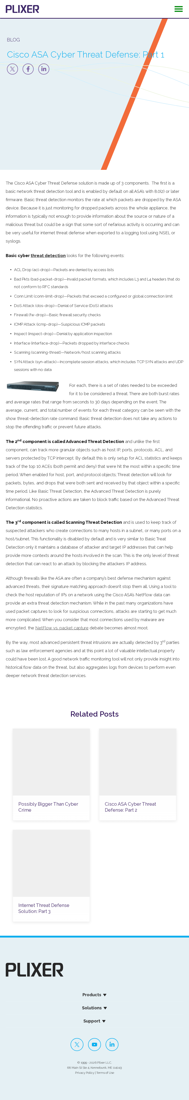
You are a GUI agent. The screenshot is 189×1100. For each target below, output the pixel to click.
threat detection (48, 255)
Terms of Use (105, 1072)
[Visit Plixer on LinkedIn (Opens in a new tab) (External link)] (112, 1044)
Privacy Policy (84, 1072)
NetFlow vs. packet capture (62, 627)
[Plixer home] (22, 9)
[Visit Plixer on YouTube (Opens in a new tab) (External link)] (94, 1044)
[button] (178, 10)
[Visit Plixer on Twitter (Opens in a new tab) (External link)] (77, 1044)
